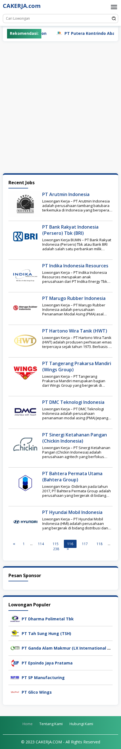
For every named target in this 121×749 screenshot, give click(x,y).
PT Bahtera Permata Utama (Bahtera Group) (72, 476)
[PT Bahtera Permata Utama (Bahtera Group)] (25, 482)
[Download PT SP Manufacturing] (15, 677)
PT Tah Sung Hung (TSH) (46, 633)
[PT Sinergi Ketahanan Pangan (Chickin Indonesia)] (25, 444)
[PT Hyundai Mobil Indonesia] (25, 521)
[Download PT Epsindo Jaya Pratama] (15, 662)
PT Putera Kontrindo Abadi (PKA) (86, 33)
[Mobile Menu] (114, 7)
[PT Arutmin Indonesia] (25, 203)
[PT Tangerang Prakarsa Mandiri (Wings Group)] (25, 372)
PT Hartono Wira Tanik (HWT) (74, 331)
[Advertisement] (60, 107)
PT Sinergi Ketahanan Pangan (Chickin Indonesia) (74, 438)
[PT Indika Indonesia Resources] (25, 274)
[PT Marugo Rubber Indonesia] (25, 307)
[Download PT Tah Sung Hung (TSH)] (15, 633)
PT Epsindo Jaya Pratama (47, 663)
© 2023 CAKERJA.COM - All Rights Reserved (60, 742)
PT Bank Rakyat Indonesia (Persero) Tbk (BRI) (70, 230)
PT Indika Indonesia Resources (75, 266)
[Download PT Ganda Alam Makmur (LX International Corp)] (15, 647)
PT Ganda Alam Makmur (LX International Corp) (70, 648)
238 (56, 549)
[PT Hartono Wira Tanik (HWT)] (25, 340)
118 (99, 543)
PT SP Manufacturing (43, 677)
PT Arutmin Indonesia (65, 194)
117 (85, 543)
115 (56, 543)
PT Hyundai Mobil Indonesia (72, 512)
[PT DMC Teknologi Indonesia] (25, 411)
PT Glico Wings (37, 692)
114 (41, 543)
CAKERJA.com (22, 6)
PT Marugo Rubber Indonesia (74, 298)
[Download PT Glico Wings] (15, 691)
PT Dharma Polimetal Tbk (48, 618)
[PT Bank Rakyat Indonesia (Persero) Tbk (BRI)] (25, 236)
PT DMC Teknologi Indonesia (73, 402)
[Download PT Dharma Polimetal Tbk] (15, 618)
